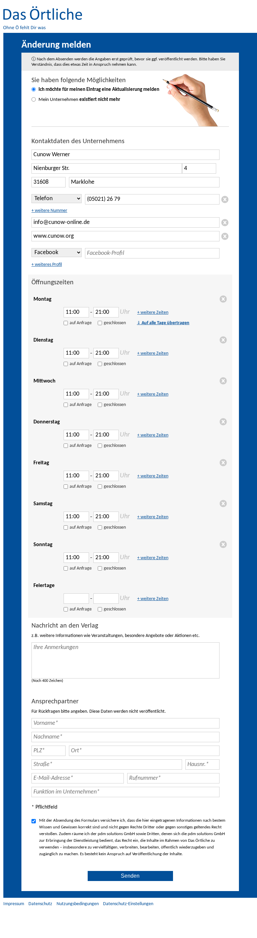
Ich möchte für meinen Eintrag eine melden (98, 89)
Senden (130, 876)
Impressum (13, 903)
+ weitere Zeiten (152, 312)
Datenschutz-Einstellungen (128, 903)
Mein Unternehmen (79, 99)
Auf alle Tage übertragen (163, 323)
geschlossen (115, 323)
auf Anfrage (81, 323)
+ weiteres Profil (46, 264)
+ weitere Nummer (49, 210)
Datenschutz (40, 903)
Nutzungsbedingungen (78, 903)
